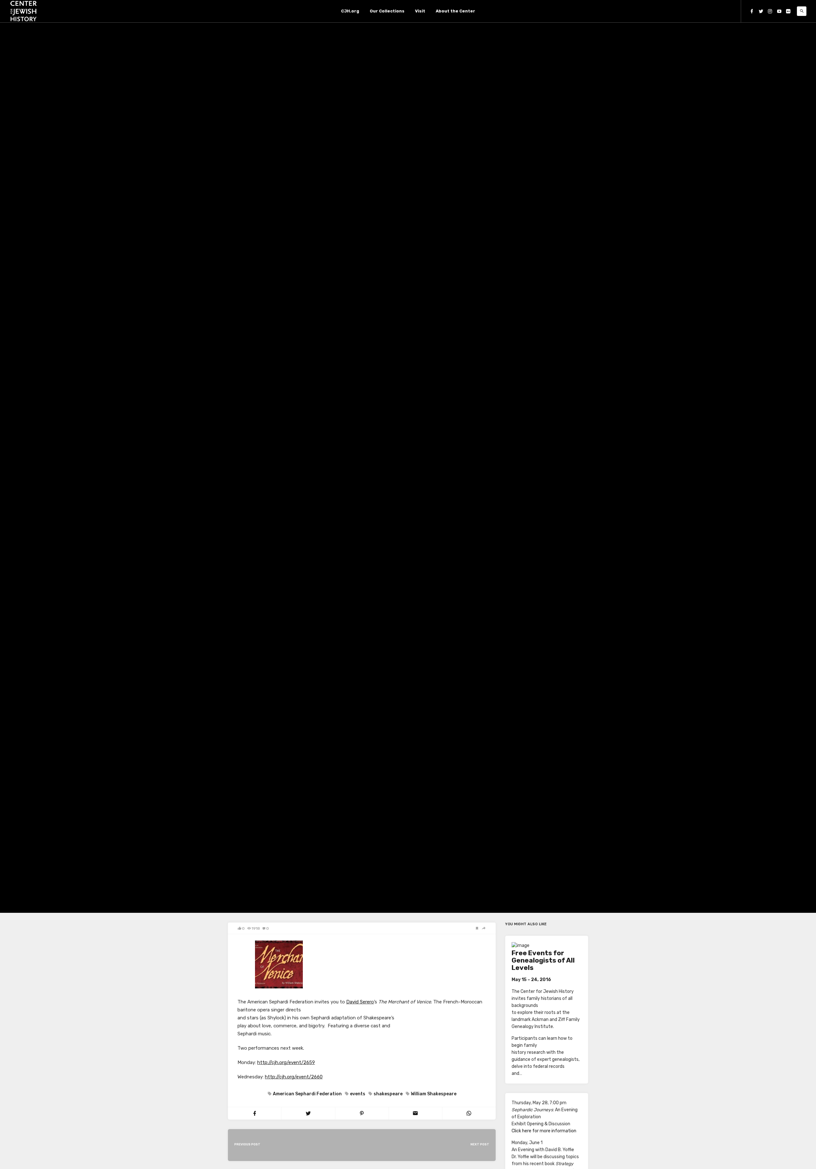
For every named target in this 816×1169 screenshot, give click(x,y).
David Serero (360, 1002)
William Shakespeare (433, 1094)
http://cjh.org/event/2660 (294, 1077)
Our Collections (387, 11)
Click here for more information (544, 1131)
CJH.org (350, 11)
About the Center (455, 11)
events (357, 1094)
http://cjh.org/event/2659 (286, 1062)
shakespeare (388, 1094)
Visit (420, 11)
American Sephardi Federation (307, 1094)
